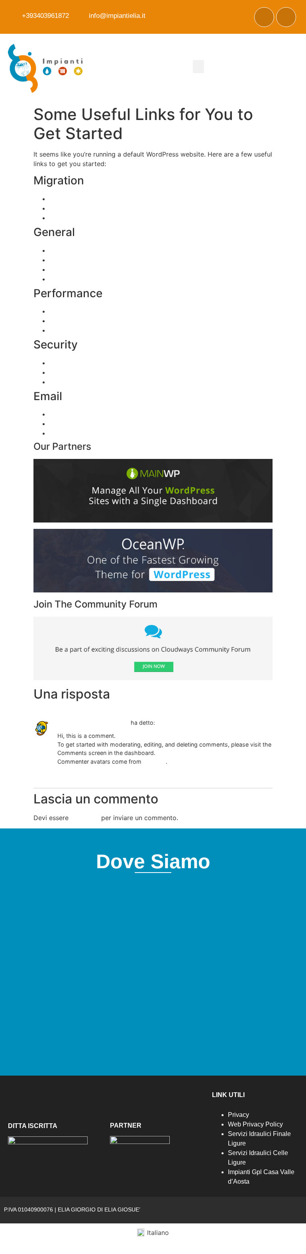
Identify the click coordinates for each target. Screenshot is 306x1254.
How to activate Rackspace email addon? (112, 424)
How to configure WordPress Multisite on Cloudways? (130, 269)
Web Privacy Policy (255, 1124)
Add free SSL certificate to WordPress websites (121, 372)
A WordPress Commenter (93, 722)
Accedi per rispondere (80, 773)
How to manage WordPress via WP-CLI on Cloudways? (132, 260)
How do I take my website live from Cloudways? (122, 250)
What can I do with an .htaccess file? (104, 363)
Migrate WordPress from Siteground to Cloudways (125, 208)
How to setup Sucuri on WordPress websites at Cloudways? (139, 382)
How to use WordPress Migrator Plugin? (109, 199)
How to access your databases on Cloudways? (120, 279)
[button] (198, 66)
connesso (85, 818)
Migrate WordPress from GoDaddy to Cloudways (123, 218)
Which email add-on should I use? (100, 414)
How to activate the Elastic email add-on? (113, 433)
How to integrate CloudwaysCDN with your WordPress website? (146, 321)
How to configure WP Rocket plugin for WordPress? (127, 330)
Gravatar (154, 761)
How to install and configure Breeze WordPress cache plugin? (142, 311)
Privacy (238, 1114)
